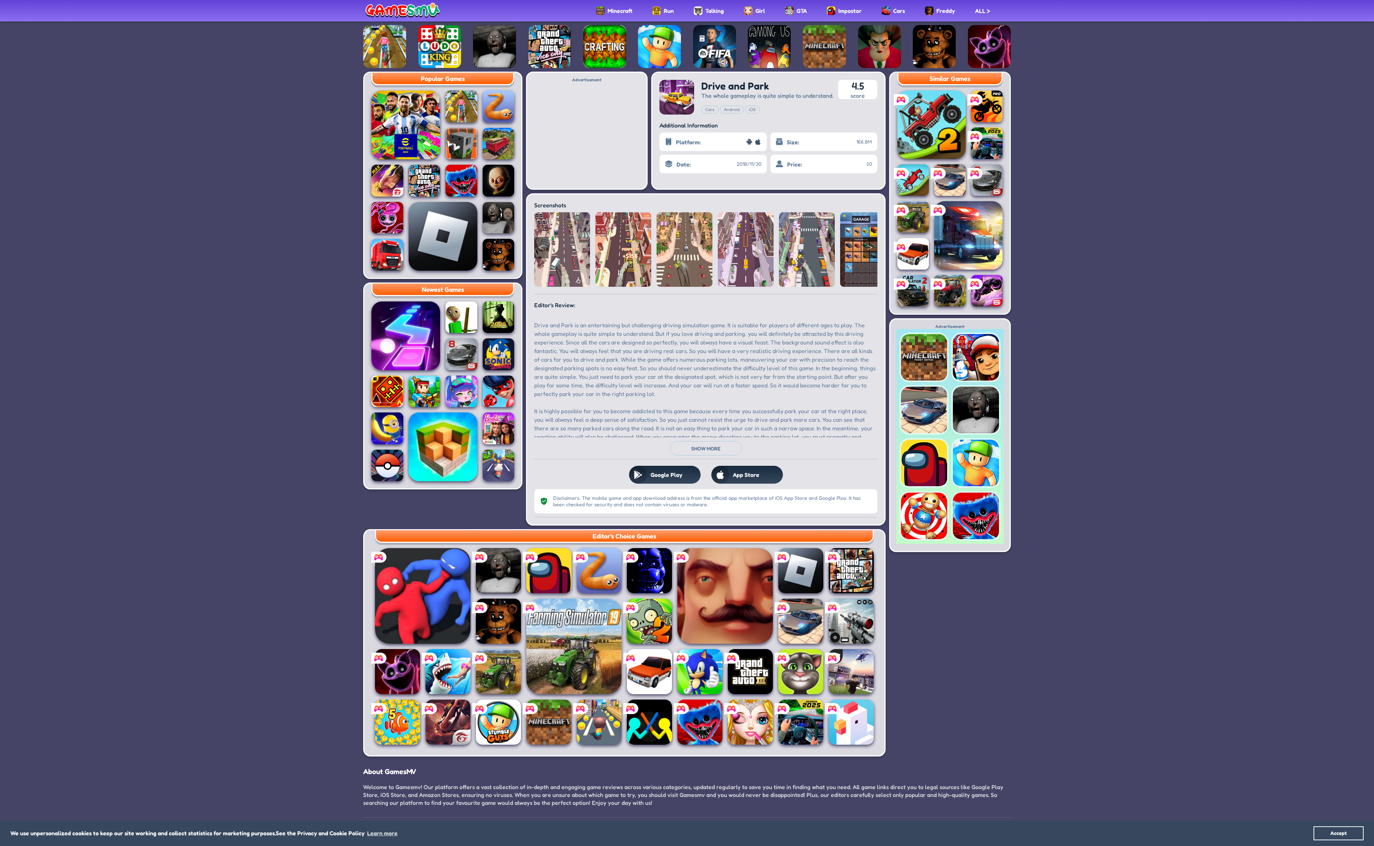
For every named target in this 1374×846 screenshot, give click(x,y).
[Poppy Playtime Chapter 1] (461, 181)
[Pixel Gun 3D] (424, 391)
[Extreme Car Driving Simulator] (800, 621)
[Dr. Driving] (649, 671)
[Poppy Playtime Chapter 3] (989, 46)
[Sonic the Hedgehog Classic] (499, 354)
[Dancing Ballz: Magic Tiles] (405, 335)
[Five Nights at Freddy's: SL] (649, 570)
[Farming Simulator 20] (498, 671)
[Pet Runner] (499, 466)
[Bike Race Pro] (987, 106)
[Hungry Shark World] (448, 671)
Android (732, 109)
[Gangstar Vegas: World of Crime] (987, 290)
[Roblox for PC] (851, 671)
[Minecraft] (824, 46)
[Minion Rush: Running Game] (387, 428)
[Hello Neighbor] (725, 596)
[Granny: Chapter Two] (499, 218)
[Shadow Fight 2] (499, 317)
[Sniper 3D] (851, 621)
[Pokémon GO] (387, 466)
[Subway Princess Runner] (384, 46)
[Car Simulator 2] (913, 290)
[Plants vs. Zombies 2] (649, 621)
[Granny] (494, 46)
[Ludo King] (439, 46)
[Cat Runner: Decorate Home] (599, 722)
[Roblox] (443, 236)
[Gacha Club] (461, 391)
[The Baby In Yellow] (499, 181)
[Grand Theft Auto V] (851, 570)
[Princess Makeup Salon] (750, 722)
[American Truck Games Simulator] (968, 235)
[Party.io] (423, 596)
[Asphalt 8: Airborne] (461, 354)
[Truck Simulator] (387, 255)
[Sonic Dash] (699, 671)
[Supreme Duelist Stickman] (649, 722)
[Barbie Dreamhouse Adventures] (499, 428)
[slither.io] (499, 106)
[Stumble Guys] (659, 46)
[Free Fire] (448, 722)
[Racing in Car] (800, 722)
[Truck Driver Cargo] (499, 144)
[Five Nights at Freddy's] (934, 46)
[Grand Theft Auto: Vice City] (549, 46)
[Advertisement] (587, 132)
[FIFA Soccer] (714, 46)
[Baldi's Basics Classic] (461, 317)
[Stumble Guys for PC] (498, 722)
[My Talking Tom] (800, 671)
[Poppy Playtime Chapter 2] (387, 218)
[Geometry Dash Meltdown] (387, 391)
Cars (710, 109)
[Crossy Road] (851, 722)
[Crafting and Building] (604, 46)
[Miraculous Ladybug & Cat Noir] (499, 391)
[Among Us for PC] (769, 46)
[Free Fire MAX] (387, 181)
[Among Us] (548, 570)
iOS (752, 109)
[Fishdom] (397, 722)
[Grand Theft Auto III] (750, 671)
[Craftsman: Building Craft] (461, 144)
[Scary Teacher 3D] (879, 46)
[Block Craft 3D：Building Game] (443, 446)
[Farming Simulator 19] (574, 646)
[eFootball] (405, 125)
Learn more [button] (382, 833)
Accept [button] (1338, 833)
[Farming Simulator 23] (950, 290)
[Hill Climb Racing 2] (931, 125)
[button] (541, 247)
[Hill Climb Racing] (913, 180)
